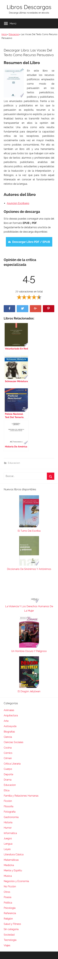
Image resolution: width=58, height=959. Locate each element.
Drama (7, 779)
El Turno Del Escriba (29, 530)
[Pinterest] (48, 308)
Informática (10, 833)
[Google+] (35, 308)
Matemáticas (11, 859)
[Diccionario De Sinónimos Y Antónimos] (29, 551)
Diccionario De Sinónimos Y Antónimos (29, 569)
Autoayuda (10, 726)
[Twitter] (22, 308)
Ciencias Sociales (13, 742)
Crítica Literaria (12, 763)
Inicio (4, 34)
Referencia (10, 913)
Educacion (14, 34)
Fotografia (9, 811)
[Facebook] (9, 308)
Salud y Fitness (12, 923)
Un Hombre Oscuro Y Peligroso (29, 651)
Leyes (7, 849)
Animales (9, 710)
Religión (8, 918)
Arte (6, 720)
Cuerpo (8, 768)
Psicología (9, 907)
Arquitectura (11, 715)
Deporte (8, 774)
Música (8, 875)
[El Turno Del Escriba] (29, 512)
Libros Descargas (29, 6)
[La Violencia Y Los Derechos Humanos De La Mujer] (29, 589)
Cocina (8, 747)
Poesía (7, 897)
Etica (6, 790)
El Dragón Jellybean (29, 691)
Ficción (8, 801)
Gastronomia (11, 817)
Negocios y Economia (16, 881)
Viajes (7, 945)
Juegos (8, 838)
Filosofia (8, 806)
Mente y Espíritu (13, 870)
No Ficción (10, 886)
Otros (7, 891)
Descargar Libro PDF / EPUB (31, 241)
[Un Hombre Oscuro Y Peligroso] (29, 632)
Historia (8, 822)
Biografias (9, 731)
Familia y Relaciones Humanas (21, 795)
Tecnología (10, 939)
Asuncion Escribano (18, 203)
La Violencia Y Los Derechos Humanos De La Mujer (29, 608)
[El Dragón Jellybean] (29, 672)
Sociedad (9, 934)
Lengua (8, 843)
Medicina (9, 865)
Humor (8, 827)
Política (8, 902)
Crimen (8, 758)
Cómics (8, 752)
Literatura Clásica (14, 854)
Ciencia (8, 736)
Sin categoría (11, 929)
